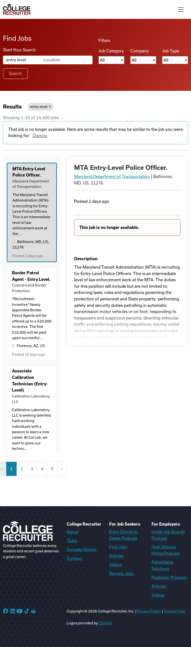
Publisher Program (169, 577)
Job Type (170, 51)
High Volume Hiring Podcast (165, 550)
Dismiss (40, 135)
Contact (74, 558)
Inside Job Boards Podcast (168, 535)
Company (139, 51)
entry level (39, 107)
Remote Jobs (121, 573)
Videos (115, 564)
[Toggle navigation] (181, 9)
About (73, 532)
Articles (116, 556)
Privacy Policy (149, 611)
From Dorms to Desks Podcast (123, 535)
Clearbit (105, 623)
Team (72, 541)
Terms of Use (174, 611)
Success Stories (81, 549)
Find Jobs (118, 547)
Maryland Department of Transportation (112, 176)
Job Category (111, 51)
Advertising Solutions (162, 565)
